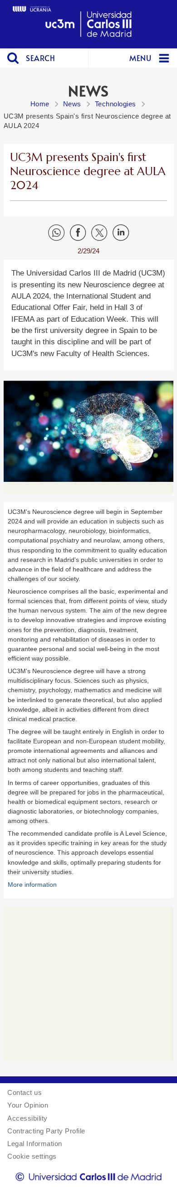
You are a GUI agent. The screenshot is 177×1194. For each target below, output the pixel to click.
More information (32, 884)
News (72, 104)
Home (39, 104)
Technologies (115, 104)
